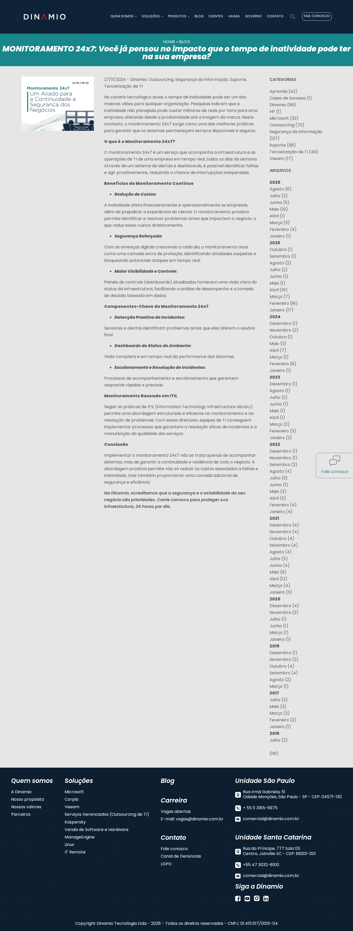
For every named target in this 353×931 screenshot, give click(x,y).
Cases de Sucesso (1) (291, 98)
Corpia (71, 799)
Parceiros (20, 814)
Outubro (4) (282, 539)
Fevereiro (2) (283, 720)
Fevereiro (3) (283, 431)
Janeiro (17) (282, 310)
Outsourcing (161, 80)
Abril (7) (278, 350)
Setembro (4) (284, 545)
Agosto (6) (280, 189)
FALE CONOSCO (317, 16)
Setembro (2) (283, 465)
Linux (69, 845)
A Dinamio (21, 792)
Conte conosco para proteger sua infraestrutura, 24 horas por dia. (166, 503)
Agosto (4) (281, 471)
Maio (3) (278, 344)
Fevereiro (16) (284, 303)
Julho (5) (279, 559)
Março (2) (280, 424)
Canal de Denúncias (181, 856)
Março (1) (279, 357)
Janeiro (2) (281, 438)
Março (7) (280, 297)
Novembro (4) (284, 532)
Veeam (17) (281, 159)
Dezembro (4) (284, 525)
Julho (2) (279, 196)
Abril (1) (277, 216)
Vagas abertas (176, 812)
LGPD (166, 864)
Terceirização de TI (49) (294, 152)
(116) (274, 754)
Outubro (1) (281, 250)
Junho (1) (279, 276)
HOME (169, 42)
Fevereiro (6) (283, 364)
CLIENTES (216, 16)
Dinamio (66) (283, 105)
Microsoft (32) (284, 118)
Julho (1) (278, 619)
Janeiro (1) (280, 236)
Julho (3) (279, 478)
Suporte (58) (283, 145)
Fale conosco (174, 849)
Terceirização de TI (123, 86)
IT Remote (75, 852)
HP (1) (275, 112)
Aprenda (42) (283, 91)
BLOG (199, 16)
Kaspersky (75, 822)
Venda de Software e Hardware (96, 830)
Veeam (72, 807)
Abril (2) (278, 498)
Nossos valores (26, 807)
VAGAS (234, 16)
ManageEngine (80, 837)
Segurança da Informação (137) (296, 135)
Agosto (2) (280, 263)
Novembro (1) (283, 458)
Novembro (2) (284, 330)
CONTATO (275, 16)
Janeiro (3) (281, 592)
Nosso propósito (27, 799)
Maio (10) (279, 209)
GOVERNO (253, 16)
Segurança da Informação (201, 80)
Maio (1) (277, 283)
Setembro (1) (283, 256)
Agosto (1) (280, 391)
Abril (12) (278, 579)
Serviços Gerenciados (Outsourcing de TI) (107, 814)
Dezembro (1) (283, 323)
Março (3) (280, 223)
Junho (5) (279, 203)
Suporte (238, 80)
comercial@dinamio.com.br (271, 819)
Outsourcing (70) (287, 125)
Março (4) (280, 586)
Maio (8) (278, 572)
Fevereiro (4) (283, 229)
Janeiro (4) (281, 512)
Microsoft (74, 792)
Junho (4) (280, 565)
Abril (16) (279, 290)
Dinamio (138, 80)
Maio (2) (278, 707)
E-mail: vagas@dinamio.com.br (192, 819)
